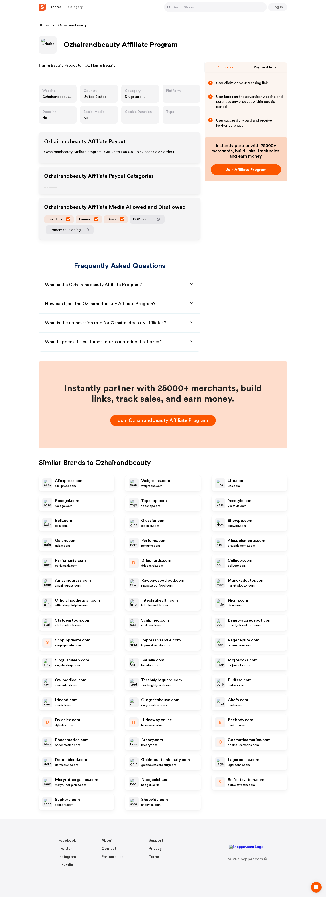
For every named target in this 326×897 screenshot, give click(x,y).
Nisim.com (238, 600)
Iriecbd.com (66, 700)
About (107, 840)
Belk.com (63, 521)
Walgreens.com (155, 481)
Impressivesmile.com (161, 640)
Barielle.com (152, 660)
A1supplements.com (246, 540)
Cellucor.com (240, 560)
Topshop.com (154, 501)
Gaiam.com (66, 540)
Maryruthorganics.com (76, 780)
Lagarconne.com (243, 760)
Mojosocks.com (243, 660)
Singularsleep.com (72, 660)
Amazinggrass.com (73, 580)
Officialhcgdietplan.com (77, 600)
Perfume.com (154, 540)
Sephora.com (67, 800)
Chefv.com (238, 700)
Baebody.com (240, 720)
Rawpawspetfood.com (162, 580)
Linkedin (66, 865)
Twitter (65, 849)
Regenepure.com (243, 640)
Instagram (67, 857)
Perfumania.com (70, 560)
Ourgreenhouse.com (160, 700)
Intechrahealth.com (159, 600)
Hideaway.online (156, 720)
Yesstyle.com (240, 501)
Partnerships (112, 857)
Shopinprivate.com (72, 640)
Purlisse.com (240, 680)
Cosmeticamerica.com (249, 740)
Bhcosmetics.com (72, 740)
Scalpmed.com (155, 620)
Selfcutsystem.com (246, 780)
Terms (154, 857)
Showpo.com (240, 521)
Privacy (155, 849)
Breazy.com (152, 740)
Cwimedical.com (70, 680)
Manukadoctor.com (246, 580)
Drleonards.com (156, 560)
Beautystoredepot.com (250, 620)
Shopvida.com (154, 800)
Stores (44, 25)
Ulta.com (236, 481)
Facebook (67, 840)
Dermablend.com (71, 760)
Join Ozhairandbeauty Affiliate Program (163, 420)
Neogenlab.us (154, 780)
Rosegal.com (67, 501)
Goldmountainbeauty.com (165, 760)
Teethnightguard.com (161, 680)
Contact (109, 849)
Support (156, 840)
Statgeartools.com (72, 620)
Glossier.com (153, 521)
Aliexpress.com (69, 481)
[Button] (169, 7)
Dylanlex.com (67, 720)
